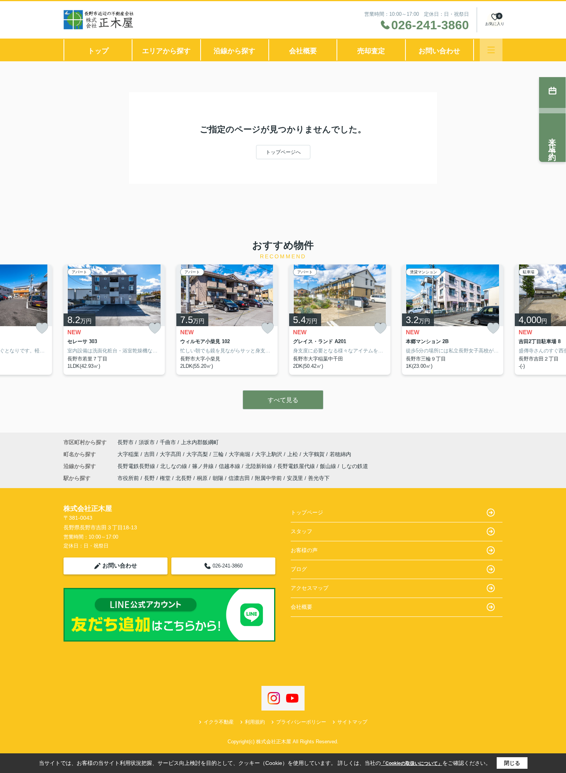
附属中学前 (268, 478)
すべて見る (283, 400)
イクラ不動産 (219, 722)
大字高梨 (197, 454)
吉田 (150, 454)
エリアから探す (166, 51)
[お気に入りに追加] (42, 328)
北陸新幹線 (259, 466)
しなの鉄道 (354, 466)
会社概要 (303, 51)
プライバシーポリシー (301, 722)
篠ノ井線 (203, 466)
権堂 (165, 478)
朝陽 (218, 478)
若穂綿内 (340, 454)
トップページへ (283, 152)
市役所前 (128, 478)
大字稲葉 (129, 454)
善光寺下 (319, 478)
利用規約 (255, 722)
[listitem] (114, 319)
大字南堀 (240, 454)
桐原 (202, 478)
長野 (149, 478)
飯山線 (329, 466)
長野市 (125, 442)
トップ (98, 51)
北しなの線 (174, 466)
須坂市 (147, 442)
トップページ (307, 512)
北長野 (184, 478)
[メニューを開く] (491, 49)
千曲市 (168, 442)
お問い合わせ (439, 51)
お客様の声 (304, 550)
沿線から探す (234, 51)
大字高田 (171, 454)
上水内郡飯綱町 (200, 442)
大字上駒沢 (269, 454)
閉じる (512, 763)
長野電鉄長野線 (137, 466)
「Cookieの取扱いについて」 (411, 763)
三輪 (219, 454)
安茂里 (295, 478)
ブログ (299, 569)
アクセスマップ (309, 588)
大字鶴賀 (314, 454)
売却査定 (371, 51)
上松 (293, 454)
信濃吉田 (239, 478)
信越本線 (230, 466)
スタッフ (301, 531)
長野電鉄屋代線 (296, 466)
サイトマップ (352, 722)
